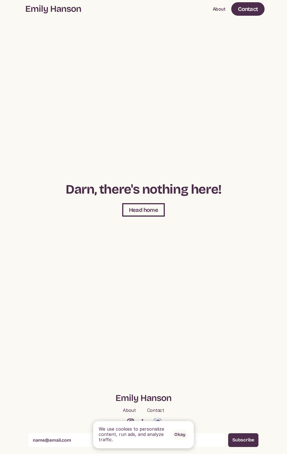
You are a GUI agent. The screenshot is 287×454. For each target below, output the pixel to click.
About (219, 9)
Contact (155, 410)
